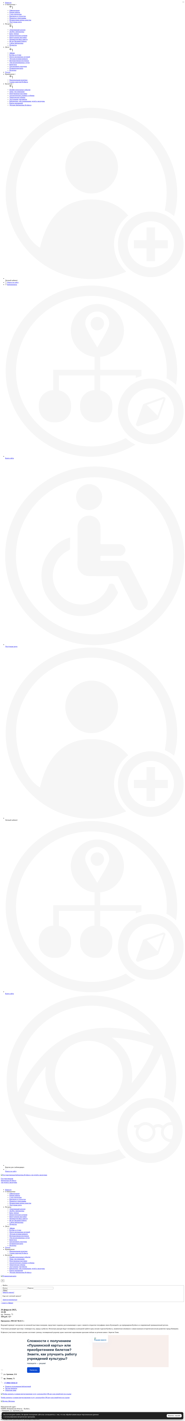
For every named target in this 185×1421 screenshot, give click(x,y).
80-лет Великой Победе (18, 41)
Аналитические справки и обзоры (21, 95)
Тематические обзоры (17, 97)
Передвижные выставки (18, 93)
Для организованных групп (19, 62)
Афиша (12, 53)
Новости (8, 3)
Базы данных (14, 34)
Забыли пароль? (8, 1292)
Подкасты (13, 45)
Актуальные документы (18, 99)
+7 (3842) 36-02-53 (10, 1383)
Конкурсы (13, 64)
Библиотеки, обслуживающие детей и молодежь (27, 101)
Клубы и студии (15, 55)
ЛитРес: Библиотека (16, 32)
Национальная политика (18, 80)
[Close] (2, 1280)
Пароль (31, 1288)
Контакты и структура (17, 16)
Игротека (12, 70)
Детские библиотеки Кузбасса (20, 105)
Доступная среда (15, 22)
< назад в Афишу (7, 1303)
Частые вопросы (11, 1388)
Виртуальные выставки (18, 37)
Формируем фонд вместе (18, 39)
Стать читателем (15, 14)
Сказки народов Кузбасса (18, 82)
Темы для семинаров (17, 92)
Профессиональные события (19, 90)
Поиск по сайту (13, 282)
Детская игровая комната (18, 59)
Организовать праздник (18, 66)
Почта (5, 1288)
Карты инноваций (16, 103)
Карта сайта (9, 458)
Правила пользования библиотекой (18, 1386)
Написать (33, 1370)
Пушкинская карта (16, 68)
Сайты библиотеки (16, 43)
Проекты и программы (17, 18)
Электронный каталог (17, 30)
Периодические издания (18, 35)
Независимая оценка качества (20, 20)
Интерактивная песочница (19, 61)
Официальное (14, 10)
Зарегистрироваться (10, 1300)
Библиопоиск (12, 284)
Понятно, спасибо (174, 1416)
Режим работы (14, 12)
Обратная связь (10, 1390)
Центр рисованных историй (19, 57)
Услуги (7, 72)
